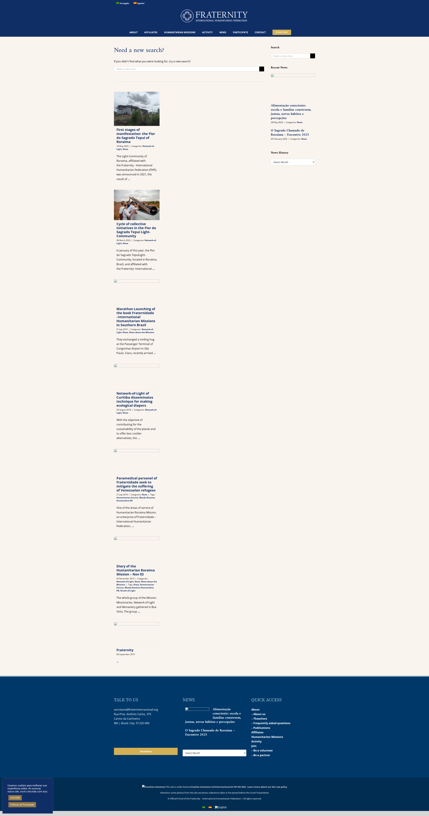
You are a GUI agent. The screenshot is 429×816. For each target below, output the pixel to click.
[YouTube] (123, 734)
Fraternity (124, 650)
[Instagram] (116, 734)
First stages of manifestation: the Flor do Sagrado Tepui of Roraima (135, 135)
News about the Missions (141, 332)
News (125, 149)
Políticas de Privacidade (22, 804)
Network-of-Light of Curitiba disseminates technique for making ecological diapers (134, 399)
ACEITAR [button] (15, 798)
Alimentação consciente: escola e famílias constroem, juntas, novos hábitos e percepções (291, 112)
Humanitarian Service (127, 497)
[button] (299, 32)
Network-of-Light (125, 581)
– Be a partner (260, 755)
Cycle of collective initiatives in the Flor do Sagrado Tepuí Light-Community (136, 230)
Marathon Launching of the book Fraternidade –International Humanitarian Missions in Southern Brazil (135, 317)
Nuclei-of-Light (127, 590)
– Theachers (259, 718)
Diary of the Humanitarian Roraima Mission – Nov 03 (135, 570)
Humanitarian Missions (267, 737)
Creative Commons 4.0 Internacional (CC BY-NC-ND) (218, 786)
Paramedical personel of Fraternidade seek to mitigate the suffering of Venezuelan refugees (136, 484)
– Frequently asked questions (270, 723)
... (129, 179)
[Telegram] (130, 734)
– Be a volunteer (262, 750)
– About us (258, 714)
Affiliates (257, 732)
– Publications (260, 728)
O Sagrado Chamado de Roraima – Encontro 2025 (290, 133)
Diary (136, 584)
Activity (256, 741)
